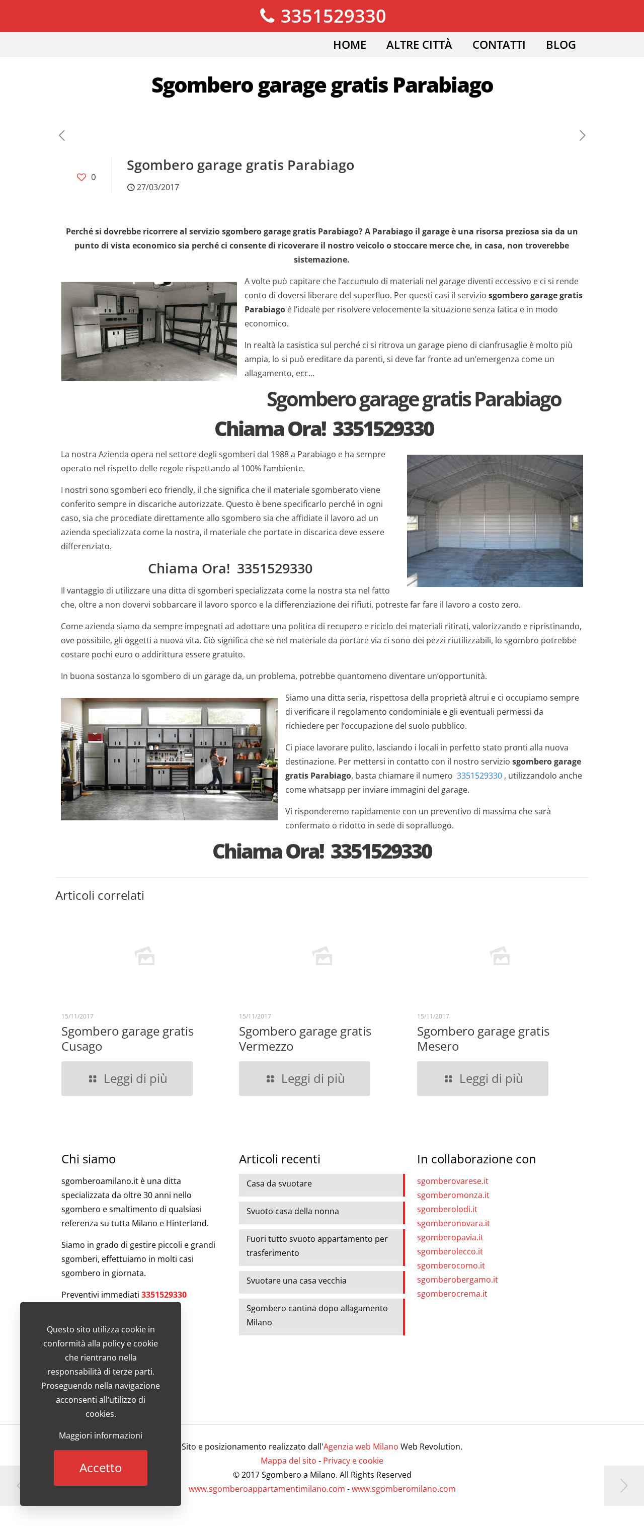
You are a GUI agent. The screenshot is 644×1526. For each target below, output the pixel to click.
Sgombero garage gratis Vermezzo (305, 1038)
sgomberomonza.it (453, 1195)
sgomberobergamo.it (457, 1279)
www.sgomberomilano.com (404, 1488)
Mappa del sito (288, 1460)
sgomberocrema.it (452, 1293)
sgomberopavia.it (450, 1237)
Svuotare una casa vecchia (297, 1280)
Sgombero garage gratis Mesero (483, 1038)
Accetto (100, 1467)
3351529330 (331, 16)
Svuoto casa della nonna (293, 1211)
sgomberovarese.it (453, 1180)
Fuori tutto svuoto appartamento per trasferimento (317, 1245)
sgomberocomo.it (451, 1265)
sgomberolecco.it (450, 1251)
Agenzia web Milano (361, 1446)
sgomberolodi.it (447, 1209)
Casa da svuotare (279, 1183)
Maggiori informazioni (100, 1435)
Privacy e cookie (353, 1460)
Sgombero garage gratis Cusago (127, 1038)
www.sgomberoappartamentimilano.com (267, 1488)
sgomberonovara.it (453, 1223)
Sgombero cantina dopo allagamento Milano (317, 1315)
